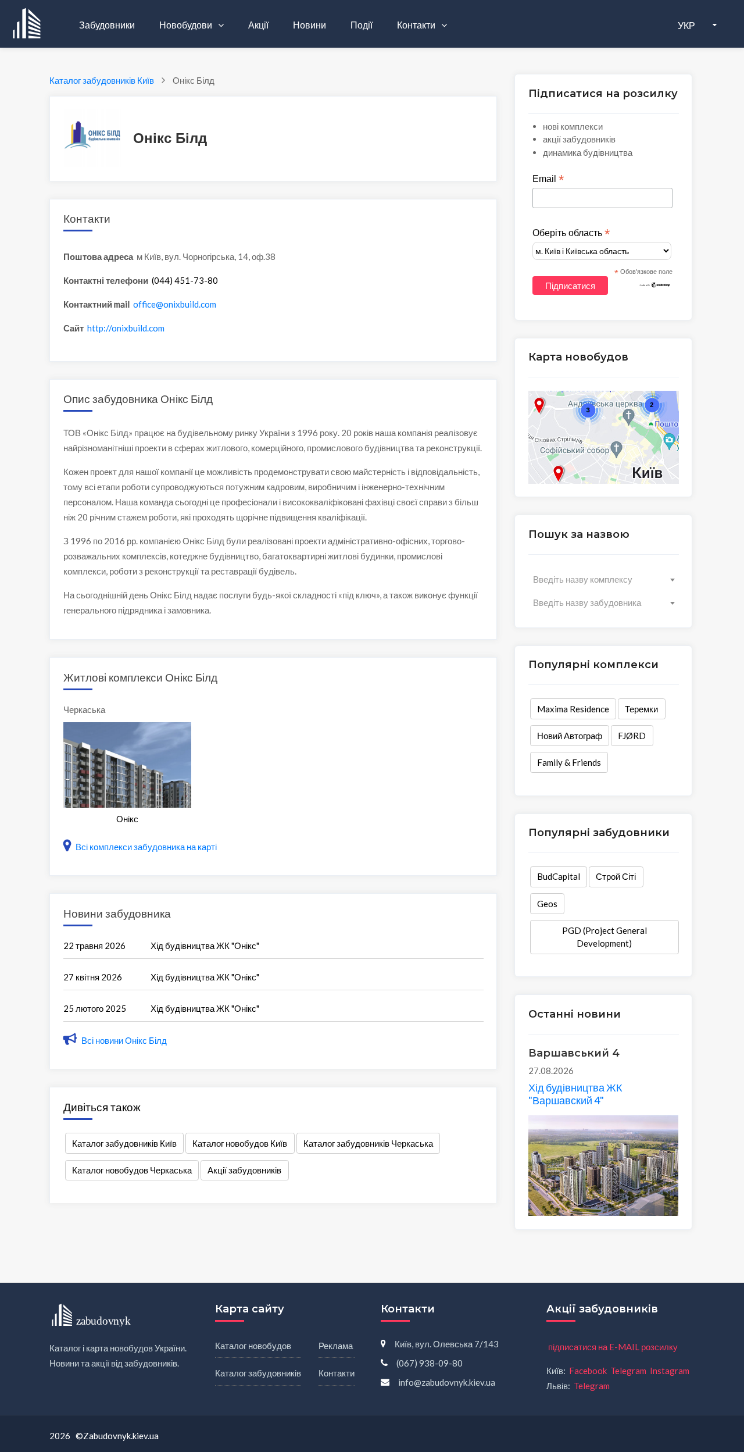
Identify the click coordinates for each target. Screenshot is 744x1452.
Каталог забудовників (258, 1373)
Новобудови (186, 24)
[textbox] (603, 579)
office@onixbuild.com (174, 304)
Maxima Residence (573, 709)
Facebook (588, 1370)
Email (548, 179)
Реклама (336, 1345)
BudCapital (558, 876)
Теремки (641, 709)
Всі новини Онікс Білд (123, 1040)
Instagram (669, 1370)
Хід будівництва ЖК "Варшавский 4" (575, 1094)
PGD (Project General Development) (604, 937)
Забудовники (107, 24)
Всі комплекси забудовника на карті (145, 846)
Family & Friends (569, 762)
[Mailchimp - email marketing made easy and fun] (655, 284)
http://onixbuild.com (125, 328)
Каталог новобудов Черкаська (132, 1170)
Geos (547, 903)
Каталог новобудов (253, 1345)
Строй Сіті (616, 876)
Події (361, 24)
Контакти (417, 24)
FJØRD (632, 735)
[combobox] (603, 579)
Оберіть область (571, 233)
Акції (258, 24)
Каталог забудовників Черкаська (368, 1143)
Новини (309, 24)
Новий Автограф (569, 735)
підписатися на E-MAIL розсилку (613, 1347)
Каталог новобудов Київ (239, 1143)
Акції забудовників (244, 1170)
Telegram (628, 1370)
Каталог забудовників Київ (124, 1143)
